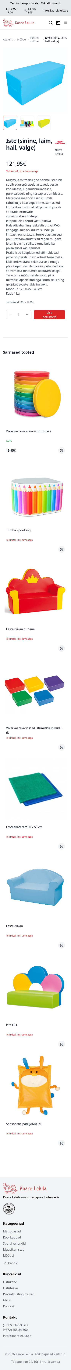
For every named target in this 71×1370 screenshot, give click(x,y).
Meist (7, 1300)
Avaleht (7, 39)
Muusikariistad (13, 1249)
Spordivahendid (14, 1243)
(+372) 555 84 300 (15, 1330)
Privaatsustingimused (18, 1294)
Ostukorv (9, 1282)
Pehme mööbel (34, 39)
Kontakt (8, 1306)
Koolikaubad (12, 1237)
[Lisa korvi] (61, 450)
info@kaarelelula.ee (55, 10)
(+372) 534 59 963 (15, 1325)
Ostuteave (10, 1288)
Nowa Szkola (59, 152)
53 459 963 (32, 10)
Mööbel (22, 39)
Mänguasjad (12, 1231)
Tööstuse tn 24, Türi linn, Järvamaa (35, 1362)
